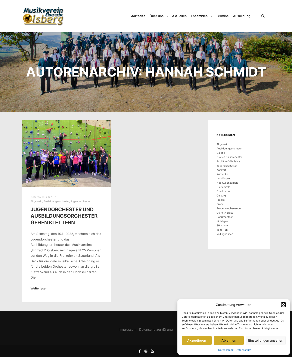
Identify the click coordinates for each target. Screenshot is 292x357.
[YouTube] (152, 351)
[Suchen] (263, 16)
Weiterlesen (39, 288)
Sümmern (222, 225)
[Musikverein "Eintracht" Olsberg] (43, 16)
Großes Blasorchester (229, 157)
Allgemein (36, 201)
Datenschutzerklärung (156, 329)
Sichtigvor (223, 221)
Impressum (127, 329)
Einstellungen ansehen (265, 340)
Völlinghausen (225, 234)
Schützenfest (225, 216)
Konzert (221, 169)
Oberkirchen (224, 191)
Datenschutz (226, 349)
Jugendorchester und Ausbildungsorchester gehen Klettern (64, 216)
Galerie (221, 152)
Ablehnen (228, 340)
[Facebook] (139, 351)
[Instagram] (146, 351)
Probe (220, 204)
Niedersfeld (223, 187)
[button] (283, 304)
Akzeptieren (196, 340)
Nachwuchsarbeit (227, 182)
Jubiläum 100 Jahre (228, 161)
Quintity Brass (225, 212)
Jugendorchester (81, 201)
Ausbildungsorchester (56, 201)
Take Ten (222, 229)
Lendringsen (224, 178)
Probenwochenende (229, 208)
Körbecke (222, 174)
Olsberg (221, 195)
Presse (221, 199)
